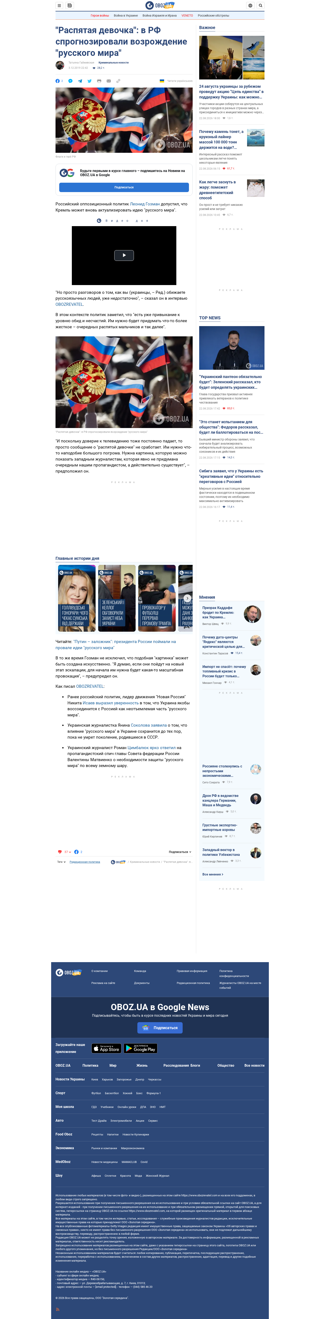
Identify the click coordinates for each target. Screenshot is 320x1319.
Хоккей (127, 1093)
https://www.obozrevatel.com (199, 1195)
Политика (90, 1065)
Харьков (107, 1079)
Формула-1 (154, 1093)
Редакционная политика (85, 861)
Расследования (176, 1065)
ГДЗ (94, 1107)
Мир (112, 1065)
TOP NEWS (210, 317)
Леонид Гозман (145, 203)
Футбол (96, 1093)
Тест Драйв (98, 1120)
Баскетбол (112, 1093)
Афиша (96, 1175)
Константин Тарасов (215, 653)
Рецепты (97, 1134)
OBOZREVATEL (69, 304)
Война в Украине (126, 15)
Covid (144, 1162)
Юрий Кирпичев (212, 836)
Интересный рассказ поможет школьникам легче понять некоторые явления (220, 158)
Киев (94, 1079)
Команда (140, 971)
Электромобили (121, 1120)
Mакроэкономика (132, 1148)
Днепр (139, 1079)
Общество (225, 1065)
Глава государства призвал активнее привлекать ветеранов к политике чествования (226, 398)
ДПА (143, 1107)
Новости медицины (104, 1162)
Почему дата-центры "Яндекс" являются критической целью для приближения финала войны (222, 642)
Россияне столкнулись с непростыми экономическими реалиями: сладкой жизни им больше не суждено (224, 771)
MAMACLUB (129, 1162)
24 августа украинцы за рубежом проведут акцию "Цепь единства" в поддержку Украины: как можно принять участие (231, 92)
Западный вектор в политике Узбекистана (221, 852)
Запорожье (124, 1079)
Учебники (107, 1107)
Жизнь (142, 1065)
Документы (142, 983)
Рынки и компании (104, 1148)
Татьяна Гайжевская (81, 62)
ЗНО (153, 1107)
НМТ (163, 1107)
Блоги (195, 1065)
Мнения (207, 597)
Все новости (254, 1065)
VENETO (187, 15)
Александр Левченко (215, 861)
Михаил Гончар (212, 682)
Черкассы (154, 1079)
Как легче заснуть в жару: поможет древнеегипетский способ (217, 190)
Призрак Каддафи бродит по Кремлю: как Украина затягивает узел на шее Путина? (218, 613)
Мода (138, 1175)
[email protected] (105, 1286)
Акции (140, 1120)
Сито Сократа (211, 782)
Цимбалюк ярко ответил (152, 747)
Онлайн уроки (127, 1107)
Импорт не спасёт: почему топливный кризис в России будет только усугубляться (224, 672)
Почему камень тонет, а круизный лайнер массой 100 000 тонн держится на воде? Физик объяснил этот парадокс (221, 139)
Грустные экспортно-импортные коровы (219, 827)
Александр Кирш (212, 811)
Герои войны (100, 15)
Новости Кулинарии (136, 1134)
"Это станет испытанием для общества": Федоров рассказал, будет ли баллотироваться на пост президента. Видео (230, 427)
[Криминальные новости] (118, 863)
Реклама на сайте (103, 983)
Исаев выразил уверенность (111, 702)
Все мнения (211, 874)
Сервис (153, 1120)
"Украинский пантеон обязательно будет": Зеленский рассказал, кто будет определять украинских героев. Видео (230, 382)
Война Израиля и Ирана (160, 15)
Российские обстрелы (213, 15)
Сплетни (110, 1175)
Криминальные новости (114, 62)
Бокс (139, 1093)
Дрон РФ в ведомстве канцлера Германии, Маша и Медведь (220, 800)
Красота (125, 1175)
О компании (99, 971)
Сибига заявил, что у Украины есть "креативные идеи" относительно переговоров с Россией (231, 476)
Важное (207, 27)
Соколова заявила (149, 725)
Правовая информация (192, 971)
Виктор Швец (210, 624)
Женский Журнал (157, 1175)
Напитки (113, 1134)
